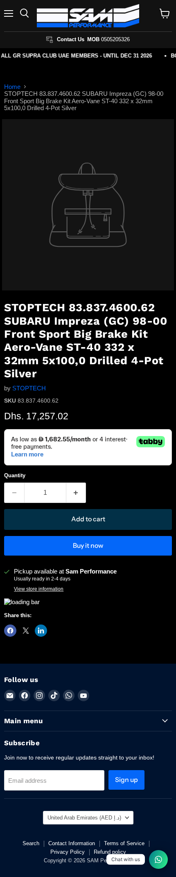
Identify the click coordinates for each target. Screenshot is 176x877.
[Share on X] (26, 631)
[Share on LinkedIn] (41, 631)
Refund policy (110, 852)
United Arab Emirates (84, 818)
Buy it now (88, 545)
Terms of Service (124, 843)
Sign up (126, 780)
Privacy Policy (67, 852)
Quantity (14, 475)
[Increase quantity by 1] (76, 493)
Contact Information (71, 843)
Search (31, 843)
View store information (38, 589)
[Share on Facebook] (10, 631)
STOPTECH (29, 388)
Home (12, 86)
